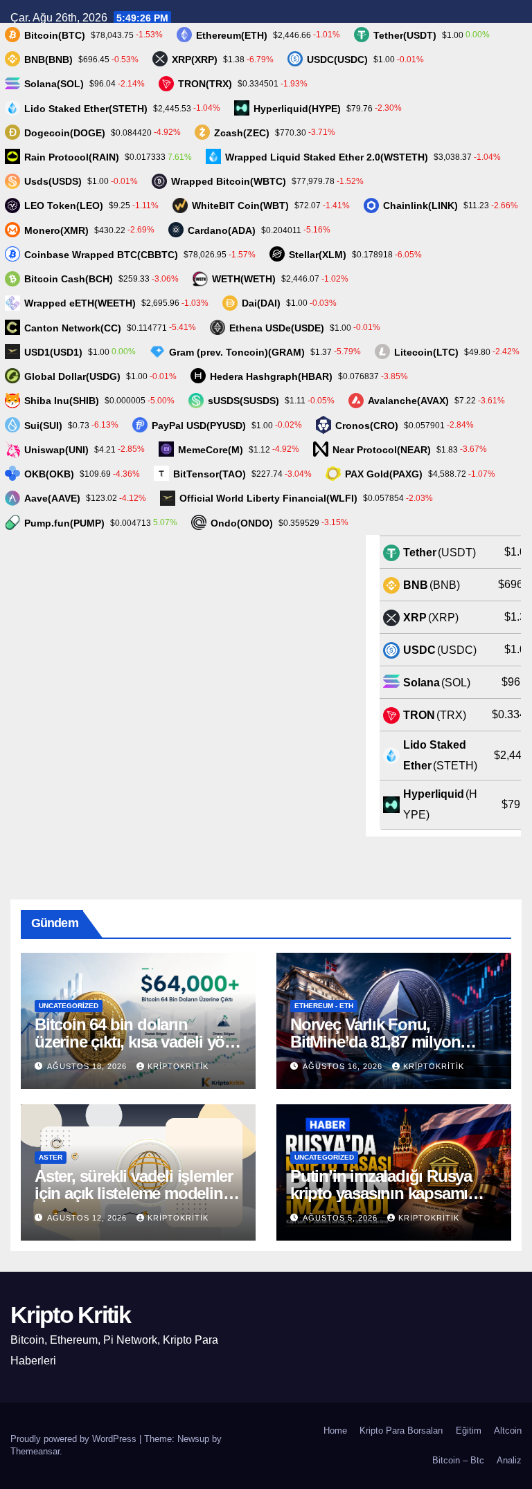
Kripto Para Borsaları (401, 1430)
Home (335, 1430)
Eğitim (468, 1430)
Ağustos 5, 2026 (341, 1218)
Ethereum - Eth (323, 1006)
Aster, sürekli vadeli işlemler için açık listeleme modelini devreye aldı (134, 1193)
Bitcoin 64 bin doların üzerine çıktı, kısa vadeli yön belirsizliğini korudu (134, 1041)
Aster (50, 1157)
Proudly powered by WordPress (74, 1439)
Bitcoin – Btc (458, 1460)
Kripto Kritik (70, 1314)
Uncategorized (68, 1006)
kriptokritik (178, 1066)
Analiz (509, 1460)
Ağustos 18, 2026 (88, 1066)
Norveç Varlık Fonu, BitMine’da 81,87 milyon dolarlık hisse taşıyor (375, 1041)
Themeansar (35, 1451)
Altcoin (508, 1430)
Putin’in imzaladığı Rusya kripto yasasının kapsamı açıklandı (381, 1193)
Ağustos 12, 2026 (88, 1218)
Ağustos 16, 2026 (344, 1066)
